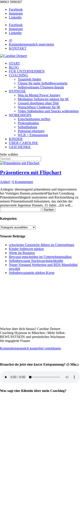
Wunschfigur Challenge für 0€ (39, 107)
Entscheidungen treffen (34, 119)
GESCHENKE (20, 147)
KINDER (16, 139)
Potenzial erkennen (31, 131)
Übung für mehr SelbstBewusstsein (42, 83)
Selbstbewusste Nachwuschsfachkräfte (36, 261)
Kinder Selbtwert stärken (26, 249)
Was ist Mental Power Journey (39, 95)
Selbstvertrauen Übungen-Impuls (41, 87)
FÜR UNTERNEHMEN (27, 71)
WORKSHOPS (20, 115)
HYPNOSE (17, 91)
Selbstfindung (27, 127)
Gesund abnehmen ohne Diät (38, 103)
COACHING (18, 75)
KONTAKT (17, 48)
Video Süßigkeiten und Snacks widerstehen (48, 111)
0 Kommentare (22, 182)
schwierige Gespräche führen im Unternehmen (41, 245)
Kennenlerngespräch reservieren (31, 44)
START (14, 63)
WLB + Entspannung (33, 135)
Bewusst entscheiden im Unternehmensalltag (40, 257)
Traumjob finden (29, 79)
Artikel (5, 182)
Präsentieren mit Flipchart (30, 172)
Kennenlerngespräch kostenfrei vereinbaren (30, 348)
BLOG (14, 67)
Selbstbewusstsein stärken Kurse (31, 273)
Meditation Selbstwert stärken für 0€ (43, 99)
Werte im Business (22, 253)
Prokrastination (28, 123)
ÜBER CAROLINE (23, 143)
